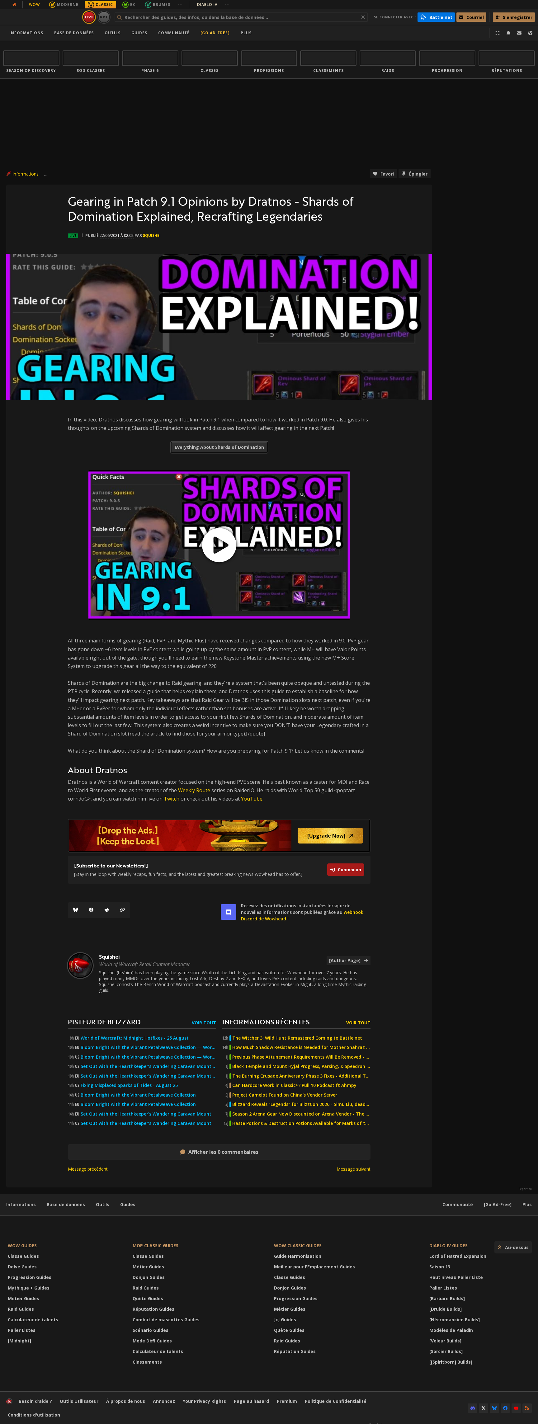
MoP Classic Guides (155, 1245)
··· (180, 4)
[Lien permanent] (122, 910)
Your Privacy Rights (204, 1401)
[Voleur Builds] (445, 1341)
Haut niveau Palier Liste (456, 1277)
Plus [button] (246, 32)
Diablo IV (213, 4)
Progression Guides (29, 1277)
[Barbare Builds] (447, 1298)
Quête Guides (148, 1298)
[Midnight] (19, 1341)
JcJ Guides (285, 1320)
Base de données (74, 32)
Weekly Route (194, 790)
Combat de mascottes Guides (166, 1320)
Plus (527, 1204)
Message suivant (353, 1169)
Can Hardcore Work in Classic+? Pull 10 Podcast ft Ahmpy (294, 1085)
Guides (139, 32)
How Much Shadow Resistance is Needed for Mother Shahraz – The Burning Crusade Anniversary (301, 1047)
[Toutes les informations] (14, 4)
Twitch (171, 798)
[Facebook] (91, 910)
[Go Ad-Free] (215, 32)
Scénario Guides (150, 1330)
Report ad (525, 1189)
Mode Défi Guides (152, 1341)
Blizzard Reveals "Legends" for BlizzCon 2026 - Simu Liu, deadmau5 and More (301, 1104)
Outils (102, 1204)
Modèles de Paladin (451, 1330)
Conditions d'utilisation (34, 1415)
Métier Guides (23, 1298)
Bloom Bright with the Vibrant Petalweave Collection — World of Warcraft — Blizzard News (148, 1047)
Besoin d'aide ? (35, 1401)
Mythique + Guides (29, 1288)
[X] (483, 1408)
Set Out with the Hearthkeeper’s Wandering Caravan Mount (146, 1114)
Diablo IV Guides (448, 1245)
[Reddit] (107, 910)
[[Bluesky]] (75, 910)
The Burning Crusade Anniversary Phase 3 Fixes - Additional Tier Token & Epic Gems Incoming (301, 1076)
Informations (26, 32)
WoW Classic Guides (298, 1245)
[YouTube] (516, 1408)
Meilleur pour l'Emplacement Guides (314, 1267)
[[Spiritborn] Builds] (450, 1362)
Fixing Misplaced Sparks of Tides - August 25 (129, 1085)
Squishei (152, 235)
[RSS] (527, 1408)
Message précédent (88, 1169)
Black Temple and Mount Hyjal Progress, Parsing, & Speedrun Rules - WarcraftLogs (301, 1066)
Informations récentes (265, 1022)
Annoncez (164, 1401)
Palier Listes (21, 1330)
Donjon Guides (149, 1277)
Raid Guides (21, 1309)
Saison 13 (439, 1267)
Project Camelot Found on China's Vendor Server (284, 1095)
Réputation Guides (153, 1309)
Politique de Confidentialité (335, 1401)
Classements (147, 1362)
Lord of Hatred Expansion (457, 1256)
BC (133, 4)
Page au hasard (251, 1401)
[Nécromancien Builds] (454, 1320)
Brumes (161, 4)
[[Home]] (41, 17)
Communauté (174, 32)
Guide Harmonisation (297, 1256)
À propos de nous (125, 1401)
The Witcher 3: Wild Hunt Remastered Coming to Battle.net (297, 1038)
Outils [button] (112, 32)
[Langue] (530, 33)
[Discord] (472, 1408)
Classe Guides (23, 1256)
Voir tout (204, 1023)
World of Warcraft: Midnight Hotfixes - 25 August (135, 1038)
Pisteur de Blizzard (104, 1022)
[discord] (228, 912)
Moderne (67, 4)
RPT (104, 17)
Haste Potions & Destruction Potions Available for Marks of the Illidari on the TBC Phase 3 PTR (301, 1123)
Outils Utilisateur (79, 1401)
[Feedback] (519, 33)
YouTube (251, 798)
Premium (287, 1401)
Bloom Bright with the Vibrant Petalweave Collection (138, 1095)
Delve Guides (22, 1267)
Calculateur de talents (33, 1320)
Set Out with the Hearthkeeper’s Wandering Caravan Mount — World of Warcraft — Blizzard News (148, 1066)
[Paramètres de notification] (508, 33)
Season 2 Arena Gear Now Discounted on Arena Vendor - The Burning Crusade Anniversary (301, 1114)
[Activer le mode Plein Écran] (497, 33)
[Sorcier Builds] (446, 1351)
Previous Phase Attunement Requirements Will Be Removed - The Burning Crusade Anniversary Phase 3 (301, 1057)
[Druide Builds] (445, 1309)
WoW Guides (22, 1245)
